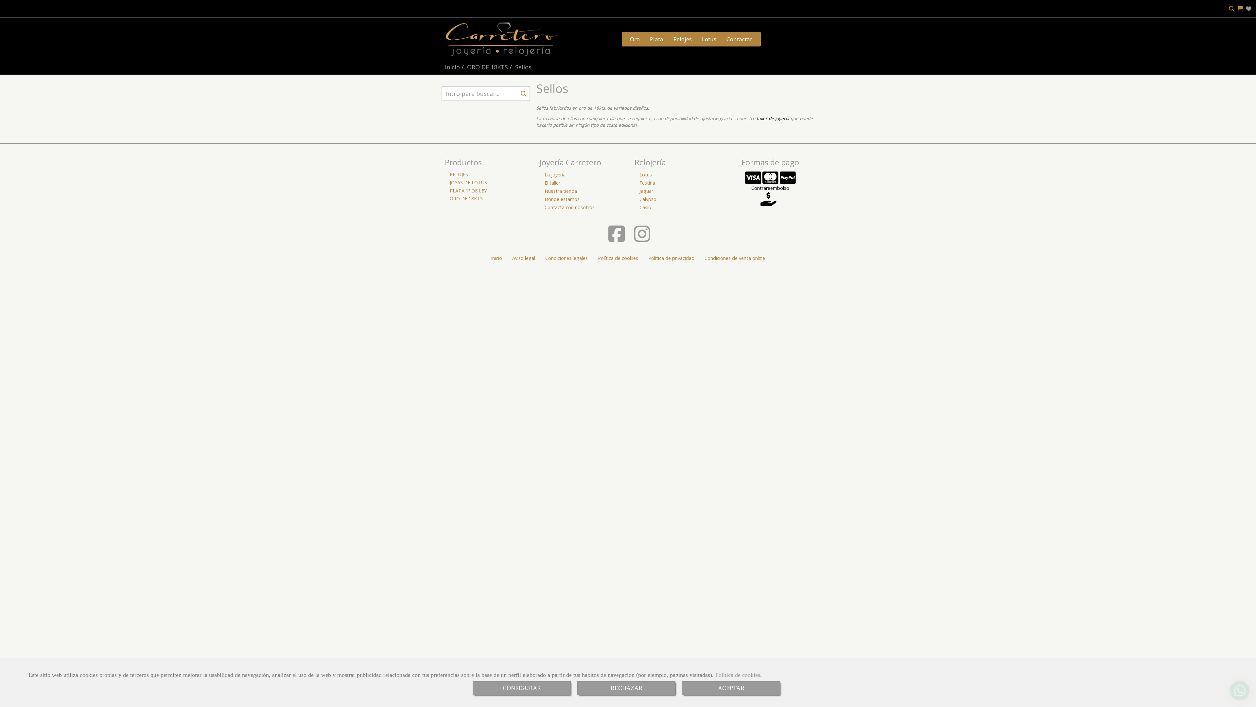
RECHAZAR (626, 688)
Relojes (682, 39)
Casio (645, 207)
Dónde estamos (562, 199)
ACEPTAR (731, 688)
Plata (656, 39)
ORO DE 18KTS (466, 198)
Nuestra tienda (561, 191)
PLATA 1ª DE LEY (468, 191)
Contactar (739, 39)
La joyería (555, 175)
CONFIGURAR (522, 688)
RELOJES (459, 174)
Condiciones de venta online (735, 258)
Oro (635, 39)
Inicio (496, 258)
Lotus (709, 39)
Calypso (647, 199)
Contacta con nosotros (570, 207)
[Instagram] (642, 239)
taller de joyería (773, 118)
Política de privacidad (671, 258)
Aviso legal (523, 258)
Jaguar (646, 191)
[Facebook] (616, 239)
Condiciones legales (566, 258)
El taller (552, 183)
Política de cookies (737, 675)
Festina (647, 183)
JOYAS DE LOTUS (468, 182)
